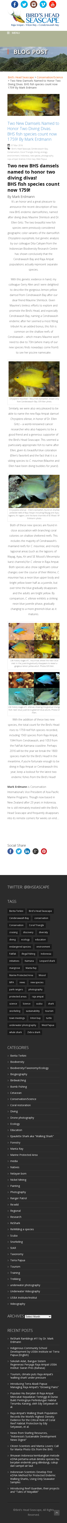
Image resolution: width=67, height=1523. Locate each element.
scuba (39, 1003)
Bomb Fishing (18, 1086)
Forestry (15, 1142)
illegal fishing (28, 953)
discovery (28, 932)
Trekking (15, 1279)
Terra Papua (17, 1260)
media (14, 1161)
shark (51, 1003)
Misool (42, 975)
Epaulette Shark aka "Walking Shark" (32, 1136)
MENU (16, 33)
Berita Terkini (16, 911)
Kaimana (29, 960)
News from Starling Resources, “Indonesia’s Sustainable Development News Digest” (33, 1436)
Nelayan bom (18, 1173)
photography (47, 155)
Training (15, 1272)
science (13, 1003)
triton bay (30, 159)
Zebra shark (33, 1032)
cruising (13, 932)
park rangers (16, 989)
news (22, 982)
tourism (49, 1011)
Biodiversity (17, 1062)
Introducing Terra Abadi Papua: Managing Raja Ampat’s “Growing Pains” (34, 1385)
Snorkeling (16, 1241)
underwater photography (22, 1025)
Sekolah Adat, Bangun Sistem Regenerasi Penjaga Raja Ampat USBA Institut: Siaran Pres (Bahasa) (33, 1364)
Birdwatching (18, 1080)
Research (15, 1217)
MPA (11, 982)
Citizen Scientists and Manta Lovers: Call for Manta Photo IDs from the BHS (34, 1447)
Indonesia (24, 155)
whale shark (15, 1032)
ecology (44, 152)
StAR (13, 1248)
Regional (15, 1210)
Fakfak (12, 953)
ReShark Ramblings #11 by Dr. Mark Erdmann (31, 1340)
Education (16, 1130)
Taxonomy (16, 1254)
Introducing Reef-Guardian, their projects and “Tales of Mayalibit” (34, 1490)
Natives (14, 1167)
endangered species (20, 946)
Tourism (15, 1266)
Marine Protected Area (21, 975)
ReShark (15, 1223)
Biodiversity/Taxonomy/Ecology (29, 1068)
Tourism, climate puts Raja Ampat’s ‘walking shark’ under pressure (31, 1375)
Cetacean (16, 1093)
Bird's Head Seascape (21, 77)
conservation (41, 918)
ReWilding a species (22, 1229)
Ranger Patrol (18, 1198)
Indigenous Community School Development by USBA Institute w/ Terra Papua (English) (34, 1351)
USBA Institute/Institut (23, 1297)
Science (22, 159)
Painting (15, 1186)
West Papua (41, 159)
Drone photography (22, 1117)
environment (13, 155)
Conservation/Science (50, 77)
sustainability (33, 1011)
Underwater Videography (25, 1291)
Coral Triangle (26, 152)
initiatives (14, 960)
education (40, 939)
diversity (43, 932)
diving (37, 152)
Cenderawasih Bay (39, 148)
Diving (14, 1111)
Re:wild (14, 1204)
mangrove (14, 968)
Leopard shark (47, 960)
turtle (49, 1018)
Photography (18, 1192)
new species (35, 155)
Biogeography (18, 1074)
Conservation (13, 152)
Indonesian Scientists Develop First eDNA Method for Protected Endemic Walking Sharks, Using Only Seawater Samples (33, 1477)
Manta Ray (31, 968)
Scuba (13, 1235)
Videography (17, 1304)
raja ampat (12, 159)
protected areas (17, 996)
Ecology (15, 1124)
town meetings (17, 1018)
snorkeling (14, 1011)
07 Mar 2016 (17, 145)
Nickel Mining (18, 1179)
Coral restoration (20, 1105)
